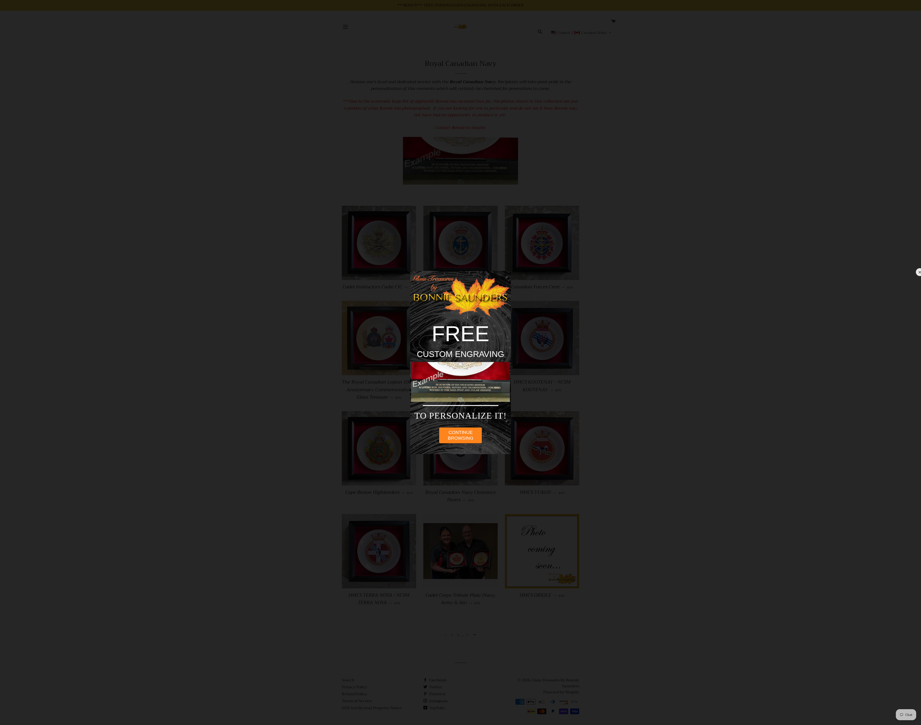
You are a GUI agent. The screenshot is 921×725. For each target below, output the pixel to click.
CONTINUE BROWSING (460, 435)
